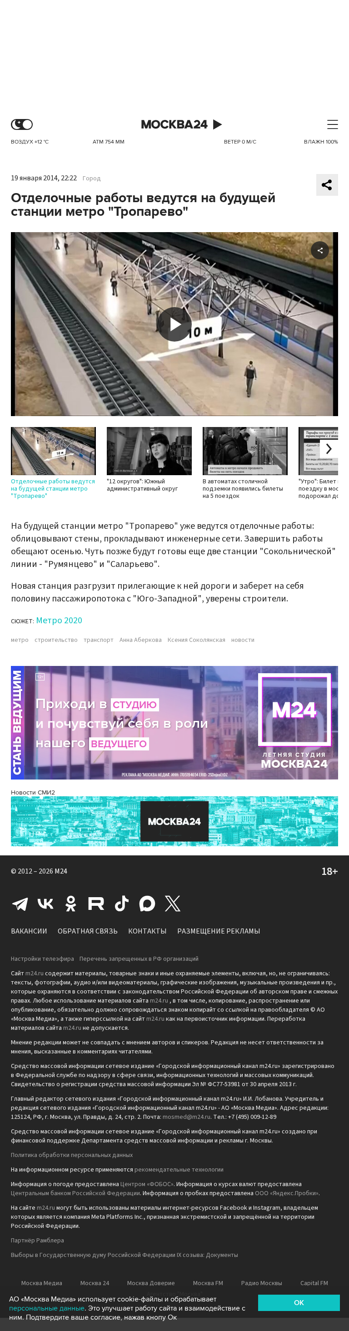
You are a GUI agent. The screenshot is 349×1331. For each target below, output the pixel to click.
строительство (56, 640)
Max (147, 903)
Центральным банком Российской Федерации (75, 1193)
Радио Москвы (261, 1283)
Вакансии (29, 931)
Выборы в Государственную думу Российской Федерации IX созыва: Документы (124, 1255)
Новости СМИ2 (33, 792)
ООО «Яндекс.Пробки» (287, 1193)
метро (20, 640)
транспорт (99, 640)
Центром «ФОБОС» (147, 1184)
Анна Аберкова (141, 640)
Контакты (147, 931)
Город (92, 178)
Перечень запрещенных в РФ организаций (139, 958)
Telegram (20, 903)
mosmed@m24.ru (186, 1117)
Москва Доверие (151, 1283)
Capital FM (314, 1283)
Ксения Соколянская (196, 640)
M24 (61, 871)
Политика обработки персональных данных (72, 1155)
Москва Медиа (41, 1283)
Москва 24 (174, 124)
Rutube (96, 903)
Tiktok (122, 903)
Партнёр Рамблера (37, 1240)
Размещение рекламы (218, 931)
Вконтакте (45, 903)
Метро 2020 (59, 620)
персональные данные (47, 1308)
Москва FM (208, 1283)
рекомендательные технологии (179, 1169)
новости (242, 640)
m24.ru (34, 973)
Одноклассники (71, 903)
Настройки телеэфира (42, 958)
